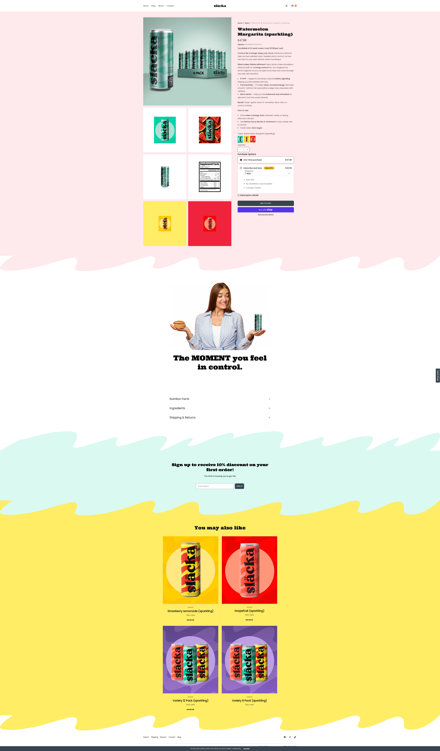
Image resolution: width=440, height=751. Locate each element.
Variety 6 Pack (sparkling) (249, 700)
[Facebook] (285, 737)
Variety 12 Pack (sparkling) (191, 700)
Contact (170, 6)
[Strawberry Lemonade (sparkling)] (190, 570)
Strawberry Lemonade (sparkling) (191, 611)
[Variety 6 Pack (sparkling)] (249, 660)
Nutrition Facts (179, 399)
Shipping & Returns (182, 417)
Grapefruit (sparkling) (249, 611)
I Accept (246, 748)
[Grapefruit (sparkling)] (249, 570)
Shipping (241, 44)
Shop (153, 6)
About (161, 6)
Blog (179, 737)
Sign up (239, 486)
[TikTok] (295, 737)
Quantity (241, 145)
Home (145, 6)
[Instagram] (291, 737)
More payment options (266, 214)
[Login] (286, 6)
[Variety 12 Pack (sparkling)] (190, 660)
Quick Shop (438, 375)
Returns (163, 737)
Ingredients (177, 408)
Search (146, 737)
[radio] (266, 160)
